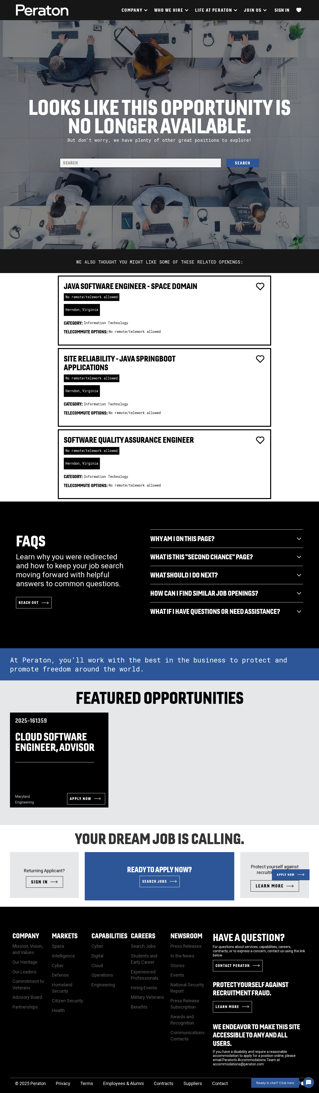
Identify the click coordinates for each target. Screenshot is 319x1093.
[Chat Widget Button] (308, 1082)
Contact (220, 1083)
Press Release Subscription (184, 1004)
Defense (60, 975)
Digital (97, 955)
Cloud (97, 965)
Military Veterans (147, 997)
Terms (86, 1083)
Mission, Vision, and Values (27, 949)
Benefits (139, 1007)
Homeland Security (62, 988)
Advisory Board (27, 997)
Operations (102, 975)
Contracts (163, 1083)
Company (25, 936)
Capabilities (109, 936)
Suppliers (192, 1083)
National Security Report (187, 988)
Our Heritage (24, 962)
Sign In (282, 10)
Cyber (58, 965)
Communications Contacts (187, 1035)
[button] (134, 10)
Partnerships (25, 1007)
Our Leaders (24, 971)
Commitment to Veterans (28, 984)
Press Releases (186, 946)
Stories (177, 965)
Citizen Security (67, 1000)
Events (177, 975)
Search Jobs (143, 946)
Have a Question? (249, 937)
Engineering (103, 984)
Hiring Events (144, 987)
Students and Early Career (144, 959)
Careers (143, 936)
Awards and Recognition (182, 1019)
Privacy (63, 1083)
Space (58, 946)
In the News (182, 955)
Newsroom (186, 936)
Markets (65, 936)
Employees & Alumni (123, 1083)
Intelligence (63, 955)
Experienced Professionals (145, 975)
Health (58, 1010)
